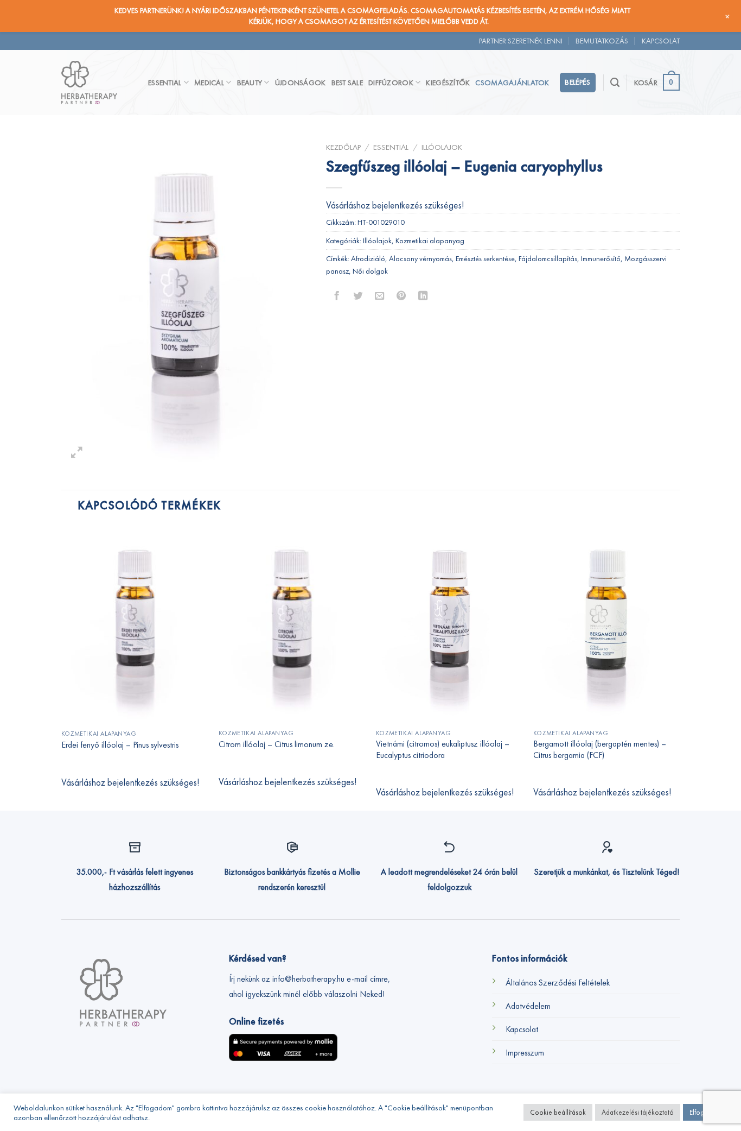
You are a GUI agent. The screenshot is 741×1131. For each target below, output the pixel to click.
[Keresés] (614, 82)
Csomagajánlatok (512, 82)
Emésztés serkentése (485, 258)
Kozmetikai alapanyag (429, 240)
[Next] (679, 668)
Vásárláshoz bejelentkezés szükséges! (395, 205)
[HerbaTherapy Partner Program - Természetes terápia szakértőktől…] (96, 82)
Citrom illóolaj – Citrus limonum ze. (277, 744)
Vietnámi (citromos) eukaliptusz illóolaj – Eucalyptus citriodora (442, 749)
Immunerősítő (601, 258)
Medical (209, 82)
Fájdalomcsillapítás (548, 258)
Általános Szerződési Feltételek (558, 982)
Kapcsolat (522, 1029)
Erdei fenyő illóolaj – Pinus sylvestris (119, 745)
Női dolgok (370, 271)
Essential (165, 82)
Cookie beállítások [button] (558, 1112)
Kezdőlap (343, 147)
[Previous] (62, 668)
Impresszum (525, 1052)
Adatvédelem (528, 1006)
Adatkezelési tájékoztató (638, 1112)
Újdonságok (300, 82)
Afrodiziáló (368, 258)
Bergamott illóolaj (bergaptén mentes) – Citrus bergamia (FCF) (599, 749)
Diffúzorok (390, 82)
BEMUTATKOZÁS (602, 41)
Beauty (250, 82)
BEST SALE (347, 82)
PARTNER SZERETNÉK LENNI (521, 41)
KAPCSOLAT (661, 41)
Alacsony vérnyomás (420, 258)
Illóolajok (441, 147)
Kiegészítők (448, 82)
